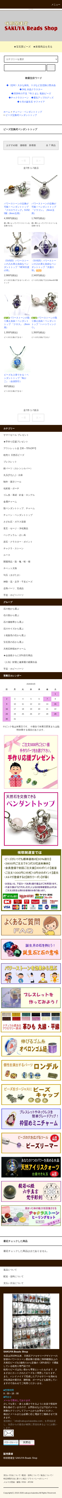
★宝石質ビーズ (22, 46)
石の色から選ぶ (11, 609)
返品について (46, 1475)
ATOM (30, 1482)
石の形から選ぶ (11, 615)
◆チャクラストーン (19, 98)
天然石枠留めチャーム (14, 649)
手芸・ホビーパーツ (13, 669)
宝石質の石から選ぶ (13, 642)
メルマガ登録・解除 (11, 1482)
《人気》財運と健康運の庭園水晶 (20, 662)
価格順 (23, 145)
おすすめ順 (12, 145)
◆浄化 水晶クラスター (31, 89)
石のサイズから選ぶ (13, 629)
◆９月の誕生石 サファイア (31, 102)
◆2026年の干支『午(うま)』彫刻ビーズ (31, 93)
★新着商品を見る (42, 46)
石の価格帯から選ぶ (13, 622)
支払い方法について (11, 1475)
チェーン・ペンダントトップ (27, 112)
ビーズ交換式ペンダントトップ (21, 115)
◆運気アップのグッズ (42, 98)
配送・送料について (30, 1475)
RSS (24, 1482)
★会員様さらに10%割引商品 (18, 655)
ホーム (6, 112)
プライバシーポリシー (37, 1479)
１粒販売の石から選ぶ (14, 635)
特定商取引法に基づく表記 (14, 1479)
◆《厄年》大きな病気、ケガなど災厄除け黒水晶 (31, 85)
